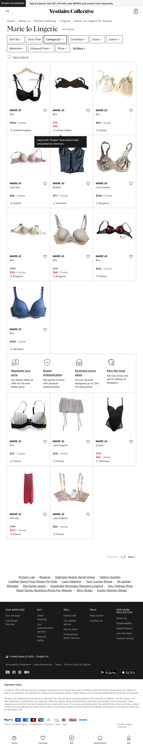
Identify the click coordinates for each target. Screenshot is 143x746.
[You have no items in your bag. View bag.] (135, 11)
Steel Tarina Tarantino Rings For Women (44, 590)
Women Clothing (45, 21)
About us (121, 618)
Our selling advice (69, 622)
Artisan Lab (27, 577)
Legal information (42, 664)
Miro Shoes (84, 590)
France (7, 724)
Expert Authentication (52, 373)
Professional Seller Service (71, 636)
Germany (49, 724)
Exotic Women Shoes (112, 590)
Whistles (12, 586)
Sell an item (70, 629)
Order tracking (42, 617)
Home (11, 21)
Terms (58, 664)
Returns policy (41, 638)
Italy (65, 724)
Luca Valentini (71, 581)
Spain (58, 724)
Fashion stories (125, 638)
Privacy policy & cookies (77, 664)
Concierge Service (11, 622)
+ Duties (21, 123)
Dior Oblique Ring (120, 586)
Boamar (44, 577)
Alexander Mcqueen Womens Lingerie (76, 586)
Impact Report (124, 628)
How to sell (69, 615)
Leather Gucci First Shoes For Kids (33, 581)
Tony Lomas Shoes (99, 581)
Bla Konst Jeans (34, 586)
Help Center (97, 615)
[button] (135, 11)
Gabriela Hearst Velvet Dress (75, 577)
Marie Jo (24, 21)
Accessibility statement (18, 664)
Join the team (124, 633)
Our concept (13, 615)
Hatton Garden (110, 577)
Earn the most (116, 371)
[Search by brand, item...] (7, 11)
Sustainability (124, 623)
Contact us (96, 621)
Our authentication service (45, 628)
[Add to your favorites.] (45, 111)
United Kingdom (20, 724)
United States (36, 724)
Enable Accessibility (12, 3)
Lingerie (65, 21)
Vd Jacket (123, 581)
